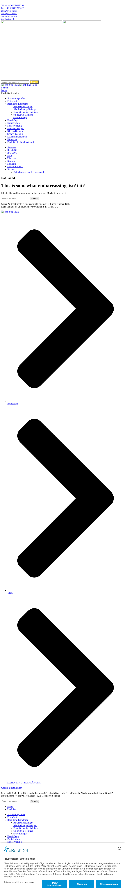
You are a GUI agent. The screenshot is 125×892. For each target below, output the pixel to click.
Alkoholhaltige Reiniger (25, 109)
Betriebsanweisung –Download (28, 172)
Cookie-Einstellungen (11, 787)
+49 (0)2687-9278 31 (9, 16)
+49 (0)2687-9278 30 (9, 14)
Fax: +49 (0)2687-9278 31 (12, 8)
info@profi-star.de (9, 11)
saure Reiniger (20, 117)
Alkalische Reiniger (22, 106)
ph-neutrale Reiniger (23, 114)
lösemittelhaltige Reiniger (25, 112)
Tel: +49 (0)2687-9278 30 (12, 5)
